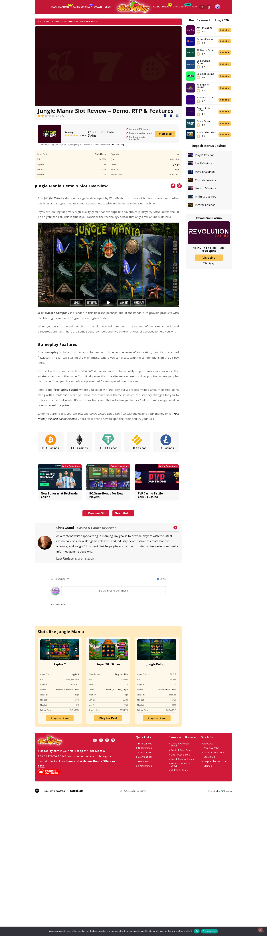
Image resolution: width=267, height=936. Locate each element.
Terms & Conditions (213, 752)
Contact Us (209, 756)
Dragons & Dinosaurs (64, 689)
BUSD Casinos (137, 448)
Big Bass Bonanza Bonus (180, 764)
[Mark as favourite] (171, 116)
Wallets (98, 7)
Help (194, 6)
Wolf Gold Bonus (179, 770)
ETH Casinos (79, 448)
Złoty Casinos (145, 756)
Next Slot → (123, 513)
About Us (208, 743)
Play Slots (65, 6)
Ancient (109, 689)
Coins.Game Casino (203, 62)
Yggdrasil (75, 674)
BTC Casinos (50, 448)
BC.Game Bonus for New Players (106, 495)
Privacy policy (210, 931)
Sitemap (207, 765)
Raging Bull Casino (203, 86)
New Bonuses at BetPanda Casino (59, 495)
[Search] (202, 7)
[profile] (217, 6)
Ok (196, 931)
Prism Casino (204, 121)
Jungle (176, 164)
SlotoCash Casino (206, 132)
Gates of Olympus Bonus (180, 744)
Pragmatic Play (121, 674)
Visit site (165, 134)
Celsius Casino (205, 39)
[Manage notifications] (260, 929)
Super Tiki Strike (108, 664)
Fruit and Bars (163, 689)
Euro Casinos (145, 743)
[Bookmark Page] (165, 116)
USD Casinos (145, 747)
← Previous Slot (96, 513)
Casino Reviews (162, 6)
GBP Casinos (145, 761)
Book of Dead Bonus (181, 750)
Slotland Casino (205, 97)
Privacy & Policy (211, 747)
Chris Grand (65, 528)
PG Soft (173, 674)
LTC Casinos (166, 448)
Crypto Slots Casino (203, 109)
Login (162, 578)
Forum (107, 7)
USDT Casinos (108, 448)
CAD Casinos (145, 765)
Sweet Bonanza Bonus (182, 759)
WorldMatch (100, 154)
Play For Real (60, 718)
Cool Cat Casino (205, 73)
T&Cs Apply (209, 263)
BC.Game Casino (206, 50)
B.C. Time (117, 689)
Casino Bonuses (82, 6)
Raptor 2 (60, 664)
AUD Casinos (145, 752)
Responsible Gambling (215, 761)
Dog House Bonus (180, 754)
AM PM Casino (205, 27)
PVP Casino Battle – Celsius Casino (151, 495)
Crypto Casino (182, 6)
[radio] (39, 116)
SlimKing (68, 132)
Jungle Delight (157, 664)
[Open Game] (177, 116)
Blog (54, 7)
